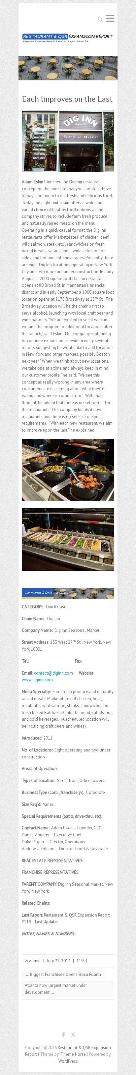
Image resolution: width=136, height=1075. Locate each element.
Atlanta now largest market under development (56, 989)
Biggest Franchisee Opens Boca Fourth (63, 974)
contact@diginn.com (53, 673)
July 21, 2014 (58, 961)
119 (80, 961)
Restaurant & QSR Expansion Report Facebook (63, 1036)
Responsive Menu (110, 18)
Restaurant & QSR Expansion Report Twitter (73, 1036)
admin (35, 961)
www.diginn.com (37, 680)
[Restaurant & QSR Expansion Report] (68, 40)
